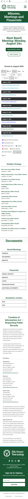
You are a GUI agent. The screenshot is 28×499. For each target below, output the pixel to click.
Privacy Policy (8, 496)
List (9, 72)
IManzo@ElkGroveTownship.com (10, 372)
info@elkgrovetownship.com (14, 467)
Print (4, 156)
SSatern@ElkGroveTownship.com (10, 401)
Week (19, 71)
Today (11, 78)
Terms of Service (19, 496)
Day (23, 71)
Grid (4, 72)
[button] (26, 1)
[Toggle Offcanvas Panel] (25, 7)
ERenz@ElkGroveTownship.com (10, 387)
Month (14, 71)
